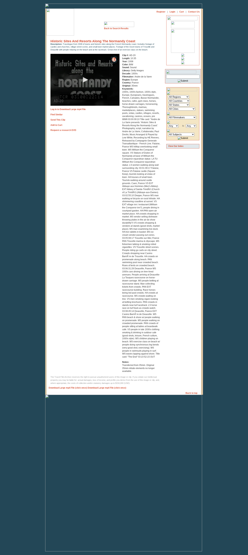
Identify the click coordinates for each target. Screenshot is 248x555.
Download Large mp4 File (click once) (68, 388)
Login (172, 12)
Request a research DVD (63, 130)
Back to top (192, 393)
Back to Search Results (116, 28)
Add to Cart (56, 125)
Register (160, 12)
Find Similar (56, 114)
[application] (84, 80)
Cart (181, 12)
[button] (85, 80)
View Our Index (176, 146)
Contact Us (194, 12)
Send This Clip (57, 120)
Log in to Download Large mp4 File (68, 109)
